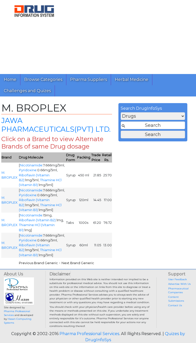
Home (10, 79)
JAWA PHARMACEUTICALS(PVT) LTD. (56, 124)
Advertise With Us (179, 284)
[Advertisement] (132, 35)
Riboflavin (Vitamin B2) (37, 220)
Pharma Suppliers (88, 79)
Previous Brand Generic (38, 263)
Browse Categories (43, 79)
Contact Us (175, 305)
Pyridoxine (27, 170)
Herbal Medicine (131, 79)
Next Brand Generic (78, 263)
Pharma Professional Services (89, 333)
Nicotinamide (31, 165)
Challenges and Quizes (27, 90)
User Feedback (177, 279)
